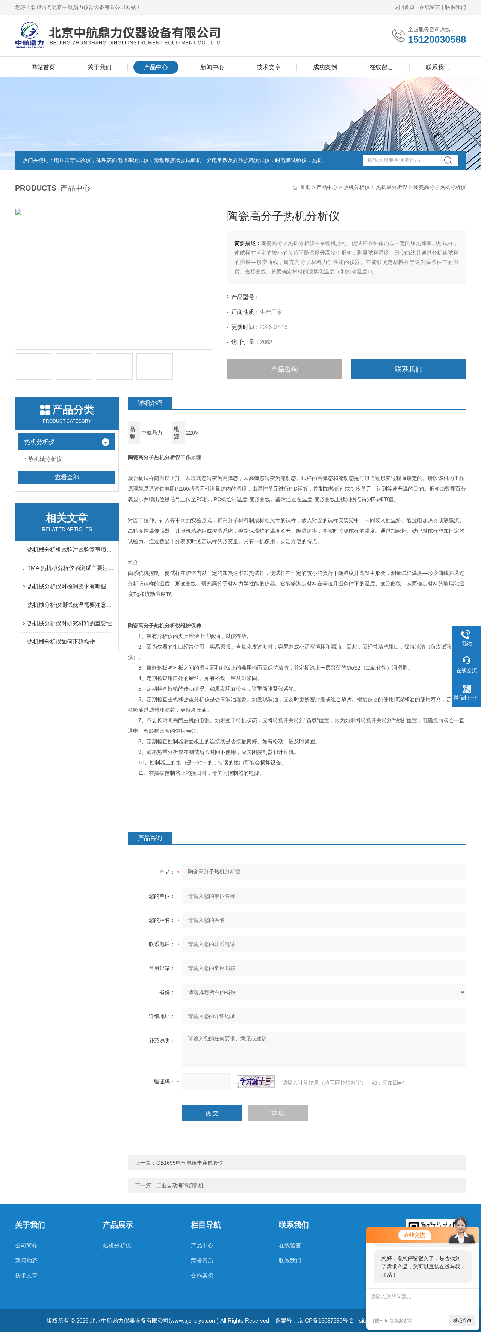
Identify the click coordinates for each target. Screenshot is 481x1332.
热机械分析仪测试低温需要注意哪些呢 (70, 605)
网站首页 (43, 67)
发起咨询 (462, 1320)
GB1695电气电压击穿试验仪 (189, 1163)
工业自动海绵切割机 (180, 1185)
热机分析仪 (356, 187)
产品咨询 (284, 369)
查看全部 (67, 477)
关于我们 (100, 67)
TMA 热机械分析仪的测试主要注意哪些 (70, 568)
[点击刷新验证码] (256, 1081)
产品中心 (156, 67)
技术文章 (269, 67)
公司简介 (26, 1245)
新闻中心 (212, 67)
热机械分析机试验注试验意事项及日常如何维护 (70, 549)
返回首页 (404, 7)
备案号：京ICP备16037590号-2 (314, 1320)
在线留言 (429, 7)
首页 (305, 187)
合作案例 (202, 1275)
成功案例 (325, 67)
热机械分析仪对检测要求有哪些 (66, 586)
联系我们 (455, 7)
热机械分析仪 (391, 187)
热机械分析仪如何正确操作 (61, 641)
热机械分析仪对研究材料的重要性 (69, 623)
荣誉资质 (202, 1260)
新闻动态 (26, 1260)
